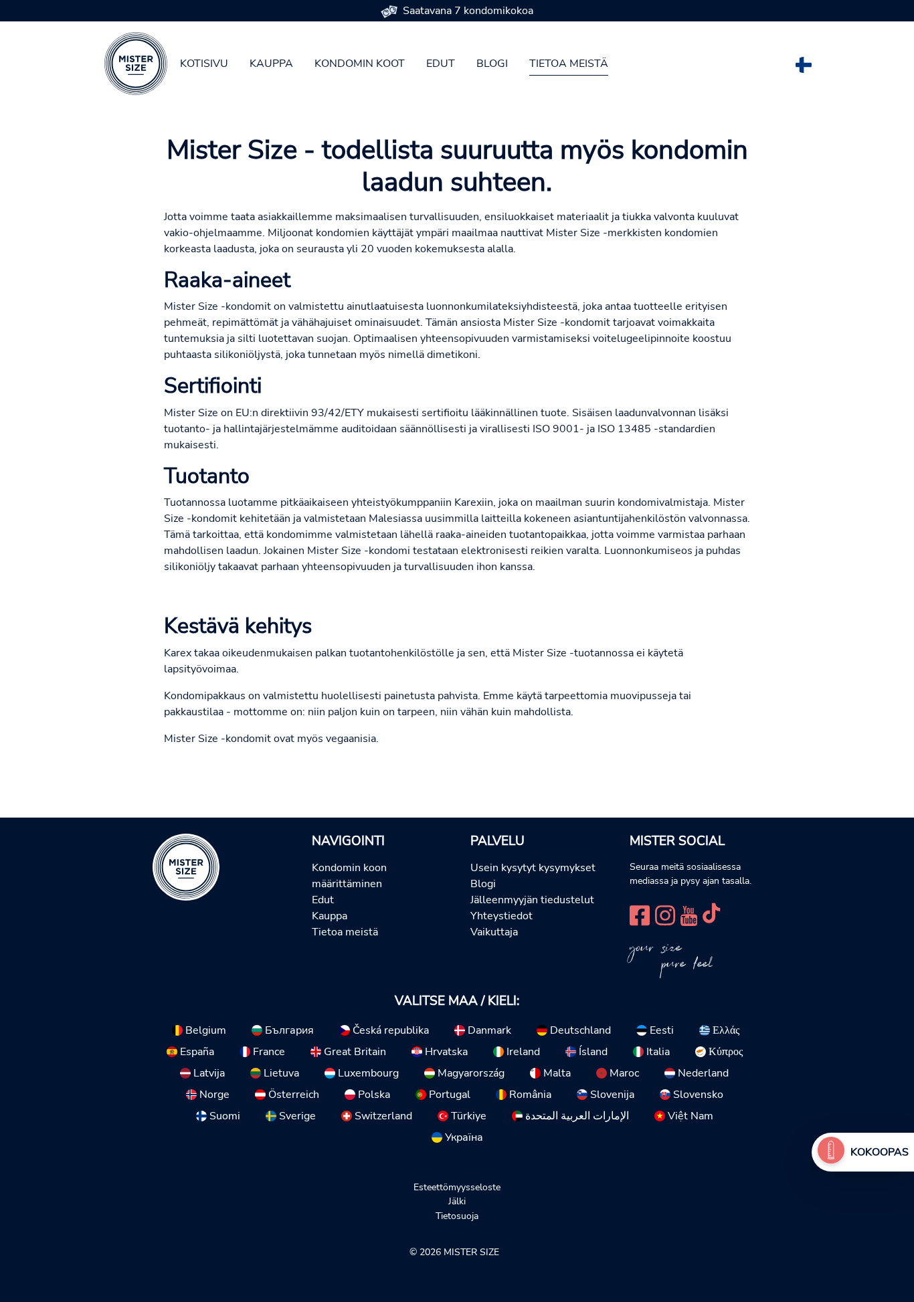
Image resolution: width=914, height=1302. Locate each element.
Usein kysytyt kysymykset (533, 867)
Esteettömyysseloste (457, 1187)
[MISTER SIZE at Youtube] (688, 914)
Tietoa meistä (568, 63)
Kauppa (271, 63)
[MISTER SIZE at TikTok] (711, 914)
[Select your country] (804, 62)
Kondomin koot (359, 63)
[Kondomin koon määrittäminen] (831, 1152)
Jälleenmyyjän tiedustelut (532, 900)
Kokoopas (879, 1152)
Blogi (492, 63)
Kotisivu (204, 63)
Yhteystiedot (501, 916)
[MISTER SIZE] (186, 865)
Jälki (457, 1201)
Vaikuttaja (494, 932)
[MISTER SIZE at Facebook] (640, 914)
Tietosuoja (457, 1215)
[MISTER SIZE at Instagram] (665, 914)
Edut (440, 63)
